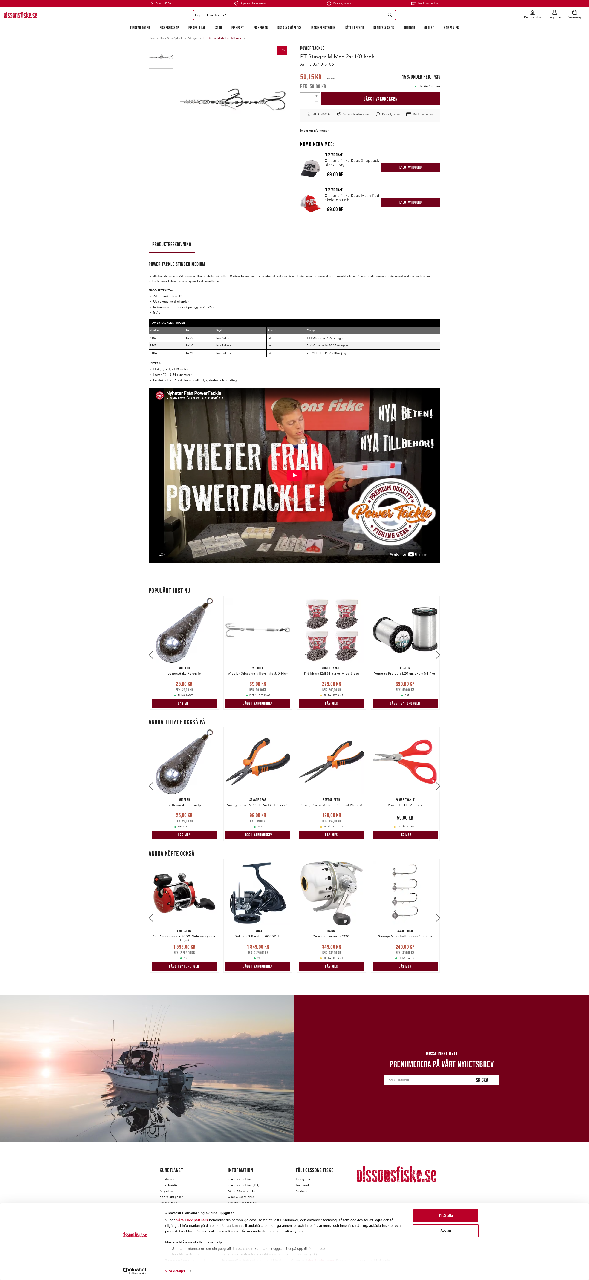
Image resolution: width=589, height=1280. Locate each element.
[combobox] (293, 15)
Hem (152, 38)
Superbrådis (168, 1185)
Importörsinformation (314, 131)
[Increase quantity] (316, 96)
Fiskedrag (261, 28)
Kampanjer (451, 28)
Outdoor (409, 28)
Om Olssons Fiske (240, 1179)
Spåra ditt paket (171, 1197)
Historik (331, 78)
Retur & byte (168, 1203)
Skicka (482, 1080)
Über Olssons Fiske (241, 1197)
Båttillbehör (354, 28)
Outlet (429, 28)
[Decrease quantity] (316, 102)
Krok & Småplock (289, 28)
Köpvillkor (167, 1191)
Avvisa (445, 1231)
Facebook (303, 1185)
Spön (218, 28)
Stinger (192, 38)
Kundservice (168, 1179)
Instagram (303, 1179)
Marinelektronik (323, 28)
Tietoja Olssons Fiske (242, 1203)
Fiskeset (237, 28)
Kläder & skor (383, 28)
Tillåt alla (446, 1215)
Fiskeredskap (169, 28)
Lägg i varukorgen (381, 98)
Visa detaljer (175, 1271)
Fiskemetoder (140, 28)
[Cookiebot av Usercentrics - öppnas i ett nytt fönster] (135, 1271)
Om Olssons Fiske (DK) (244, 1185)
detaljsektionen (321, 1261)
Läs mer (184, 703)
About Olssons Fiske (241, 1191)
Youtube (301, 1191)
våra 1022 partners (192, 1220)
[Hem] (20, 15)
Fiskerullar (197, 28)
